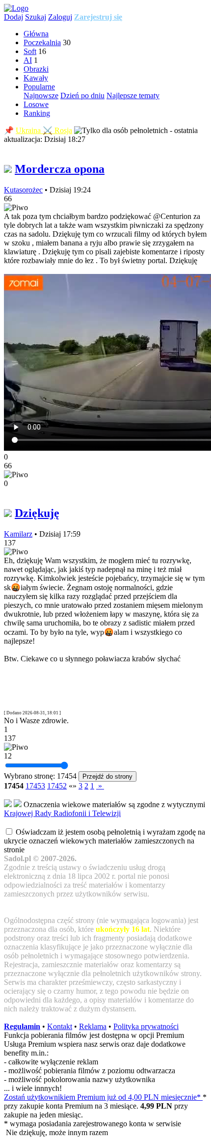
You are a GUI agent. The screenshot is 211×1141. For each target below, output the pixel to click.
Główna (36, 33)
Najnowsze (41, 95)
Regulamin (22, 1026)
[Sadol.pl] (16, 8)
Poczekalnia (42, 42)
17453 (35, 786)
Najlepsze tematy (132, 95)
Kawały (36, 78)
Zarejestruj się (98, 17)
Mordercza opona (60, 169)
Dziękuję (37, 513)
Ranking (37, 113)
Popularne (39, 86)
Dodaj (13, 17)
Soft (30, 51)
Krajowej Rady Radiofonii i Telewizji (62, 813)
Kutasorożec (23, 190)
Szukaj (35, 17)
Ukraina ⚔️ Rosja (44, 130)
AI (28, 60)
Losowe (36, 104)
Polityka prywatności (146, 1026)
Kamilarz (18, 534)
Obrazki (36, 69)
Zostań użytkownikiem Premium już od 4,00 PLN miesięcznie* (103, 1097)
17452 (57, 786)
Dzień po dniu (82, 95)
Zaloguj (60, 17)
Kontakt (59, 1026)
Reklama (92, 1026)
